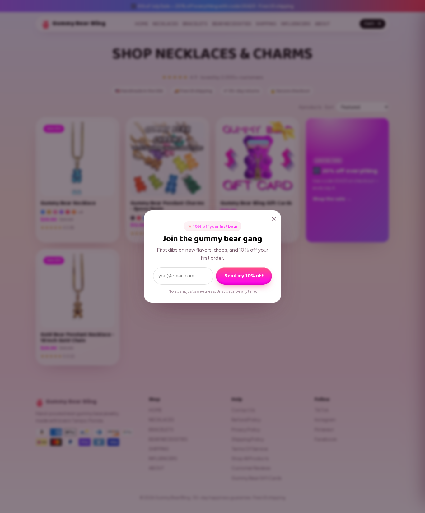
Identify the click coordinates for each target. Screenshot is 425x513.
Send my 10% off (243, 276)
